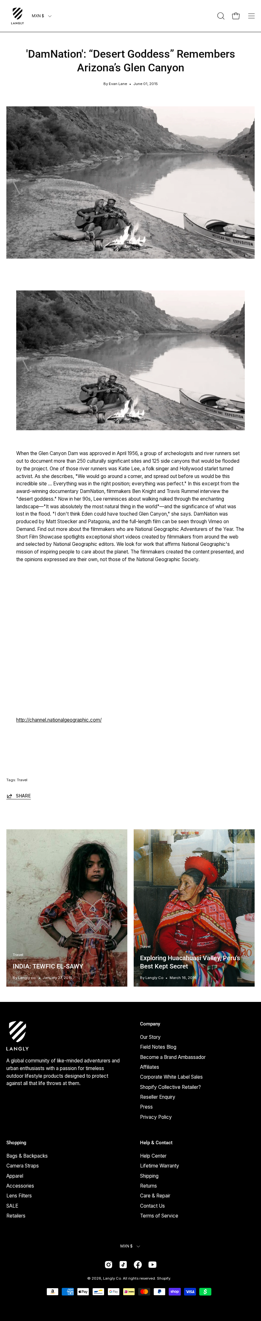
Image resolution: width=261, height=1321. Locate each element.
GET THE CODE (130, 749)
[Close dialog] (194, 561)
